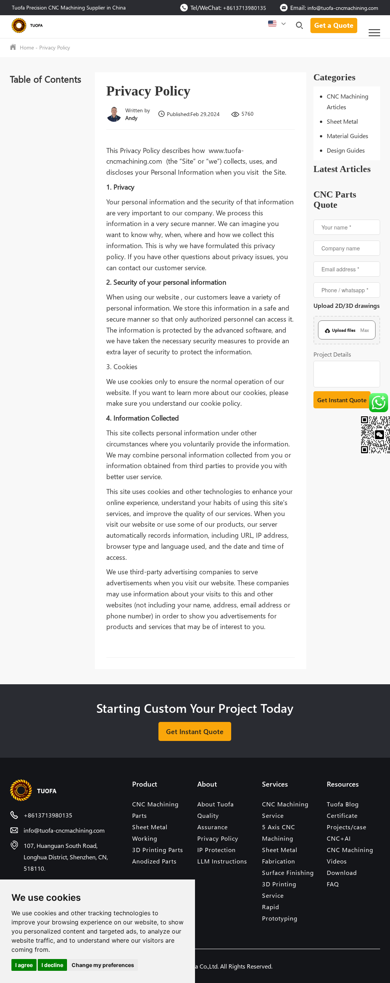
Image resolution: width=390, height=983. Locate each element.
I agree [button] (24, 965)
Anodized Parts (154, 861)
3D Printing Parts (157, 850)
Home (27, 47)
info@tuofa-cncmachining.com (342, 7)
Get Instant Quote (195, 731)
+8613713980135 (244, 7)
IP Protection (216, 850)
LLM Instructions (222, 861)
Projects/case (346, 827)
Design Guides (346, 150)
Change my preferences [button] (103, 965)
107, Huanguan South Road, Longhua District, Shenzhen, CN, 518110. (66, 856)
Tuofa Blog (343, 804)
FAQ (333, 884)
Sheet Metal (342, 121)
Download (342, 872)
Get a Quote (333, 25)
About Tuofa (215, 804)
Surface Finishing (288, 872)
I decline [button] (52, 965)
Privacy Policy (54, 47)
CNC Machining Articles (347, 101)
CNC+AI (339, 838)
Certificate (342, 815)
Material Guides (347, 136)
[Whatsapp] (374, 402)
